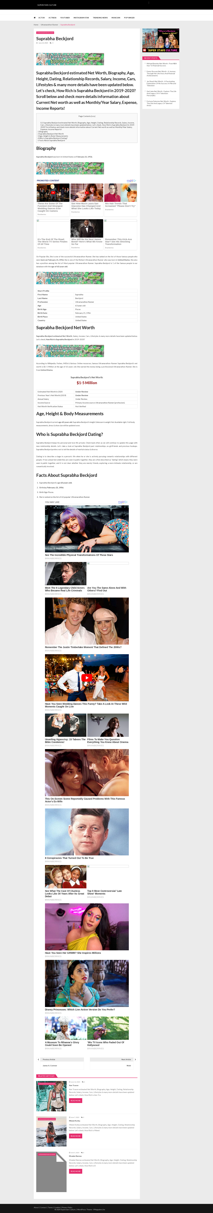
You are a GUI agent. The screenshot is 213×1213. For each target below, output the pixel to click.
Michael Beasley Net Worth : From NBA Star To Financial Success (162, 64)
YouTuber (65, 18)
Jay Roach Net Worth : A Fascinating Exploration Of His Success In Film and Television (161, 83)
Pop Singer (129, 18)
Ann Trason (73, 1085)
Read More (76, 1101)
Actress (52, 18)
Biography (43, 131)
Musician (116, 18)
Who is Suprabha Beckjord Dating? (53, 138)
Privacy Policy (67, 1207)
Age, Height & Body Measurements (53, 136)
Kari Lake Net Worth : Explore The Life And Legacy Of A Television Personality (161, 93)
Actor (41, 18)
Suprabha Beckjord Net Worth (51, 134)
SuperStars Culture (46, 5)
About (36, 1207)
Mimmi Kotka (74, 1121)
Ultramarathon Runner (45, 32)
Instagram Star (81, 18)
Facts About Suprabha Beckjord (51, 140)
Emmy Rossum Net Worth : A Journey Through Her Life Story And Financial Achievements (161, 73)
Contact (43, 1207)
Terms (50, 1207)
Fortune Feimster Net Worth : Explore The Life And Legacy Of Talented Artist (161, 103)
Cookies (57, 1207)
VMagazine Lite (99, 1209)
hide (93, 116)
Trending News (100, 18)
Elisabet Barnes (75, 1156)
